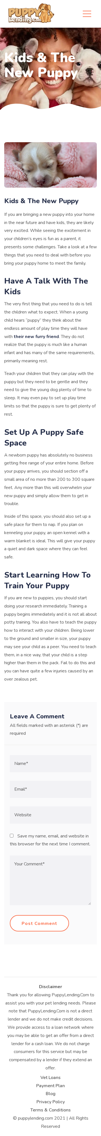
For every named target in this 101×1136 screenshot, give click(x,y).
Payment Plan (50, 1086)
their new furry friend (36, 337)
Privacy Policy (50, 1102)
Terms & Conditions (50, 1110)
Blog (51, 1094)
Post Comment (39, 923)
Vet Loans (50, 1077)
